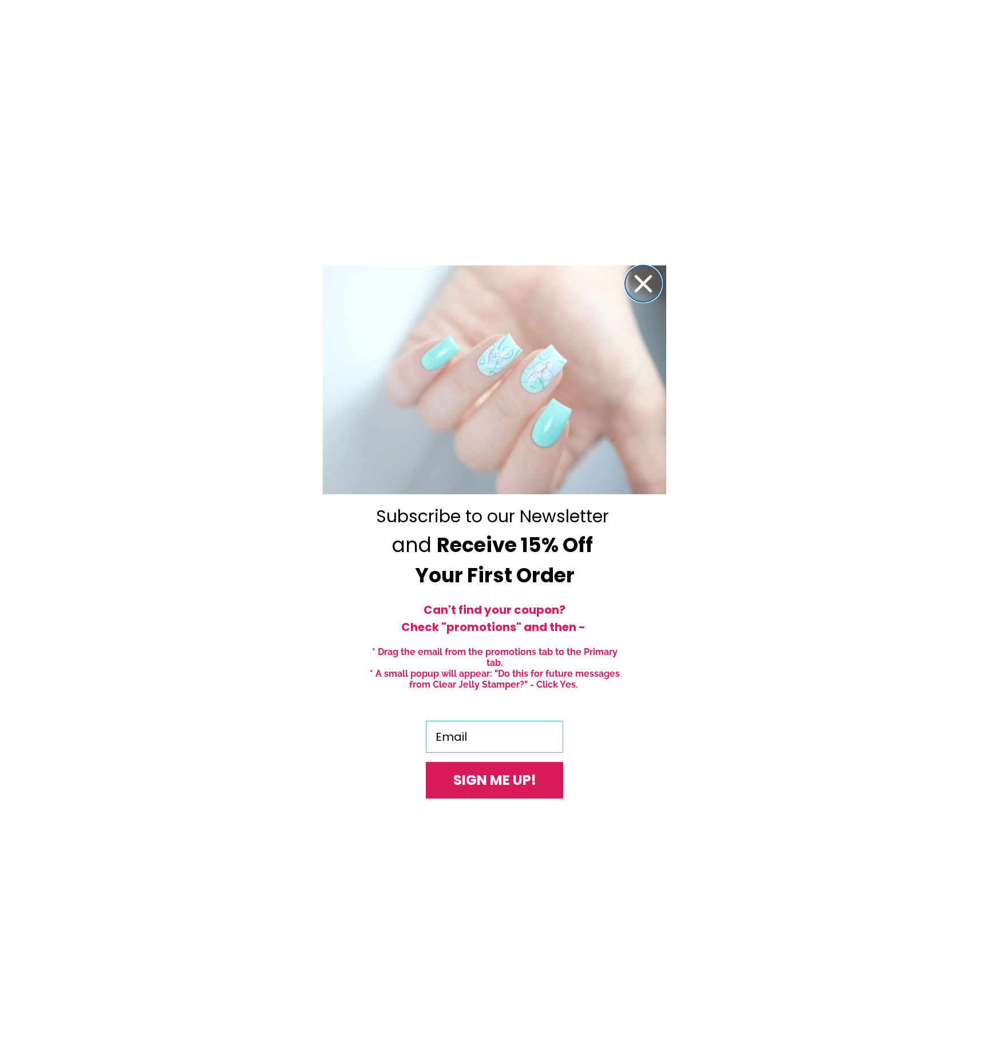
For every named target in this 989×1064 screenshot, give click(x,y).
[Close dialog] (643, 283)
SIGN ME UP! (494, 780)
